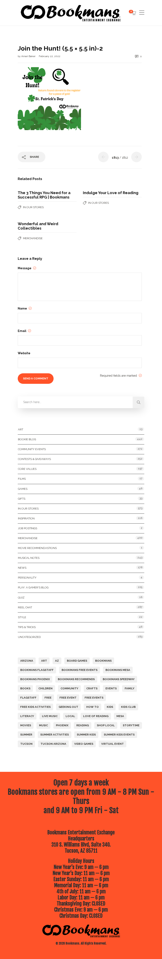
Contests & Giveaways (34, 459)
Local (70, 716)
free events (94, 697)
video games (83, 743)
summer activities (54, 734)
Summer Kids (86, 734)
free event (68, 697)
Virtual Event (112, 743)
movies (25, 725)
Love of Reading (95, 716)
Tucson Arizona (53, 743)
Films (22, 478)
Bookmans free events (79, 670)
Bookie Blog (27, 439)
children (45, 688)
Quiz (21, 597)
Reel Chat (25, 607)
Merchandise (33, 238)
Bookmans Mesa (117, 670)
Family (129, 688)
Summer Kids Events (119, 734)
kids (110, 706)
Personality (27, 577)
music (43, 725)
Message (25, 268)
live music (50, 716)
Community (69, 688)
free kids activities (35, 706)
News (22, 567)
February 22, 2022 (49, 56)
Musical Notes (28, 557)
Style (22, 617)
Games (22, 488)
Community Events (32, 449)
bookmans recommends (76, 679)
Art (20, 429)
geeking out (68, 706)
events (111, 688)
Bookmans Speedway (119, 679)
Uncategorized (29, 637)
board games (77, 660)
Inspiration (26, 518)
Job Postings (27, 528)
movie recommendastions (37, 548)
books (25, 688)
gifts (21, 498)
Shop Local (106, 725)
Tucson (26, 743)
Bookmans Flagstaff (37, 670)
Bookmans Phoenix (35, 679)
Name (23, 308)
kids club (128, 706)
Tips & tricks (27, 627)
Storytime (131, 725)
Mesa (120, 716)
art (44, 660)
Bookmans (103, 660)
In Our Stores (33, 207)
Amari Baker (28, 56)
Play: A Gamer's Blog (33, 587)
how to (92, 706)
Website (24, 353)
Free (48, 697)
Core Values (27, 468)
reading (82, 725)
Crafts (91, 688)
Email (22, 331)
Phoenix (62, 725)
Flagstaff (28, 697)
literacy (27, 716)
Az (57, 660)
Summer (26, 734)
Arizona (26, 660)
